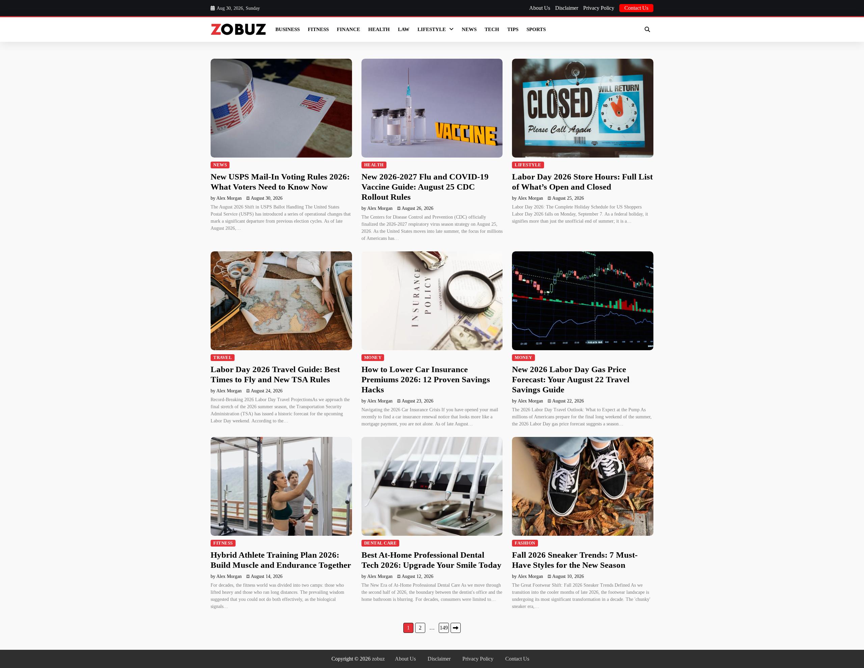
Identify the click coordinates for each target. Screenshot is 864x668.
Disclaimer (566, 8)
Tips (512, 29)
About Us (539, 8)
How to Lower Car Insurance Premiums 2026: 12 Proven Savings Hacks (425, 379)
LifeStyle (431, 29)
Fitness (318, 29)
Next (456, 628)
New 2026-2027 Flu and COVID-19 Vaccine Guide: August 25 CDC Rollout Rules (425, 186)
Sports (536, 29)
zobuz (378, 659)
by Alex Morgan (226, 198)
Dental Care (380, 543)
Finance (348, 29)
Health (379, 29)
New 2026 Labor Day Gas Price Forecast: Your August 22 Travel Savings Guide (570, 379)
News (469, 29)
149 (444, 628)
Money (373, 357)
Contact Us (636, 8)
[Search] (647, 29)
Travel (222, 357)
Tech (492, 29)
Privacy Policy (598, 8)
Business (287, 29)
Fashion (525, 543)
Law (403, 29)
